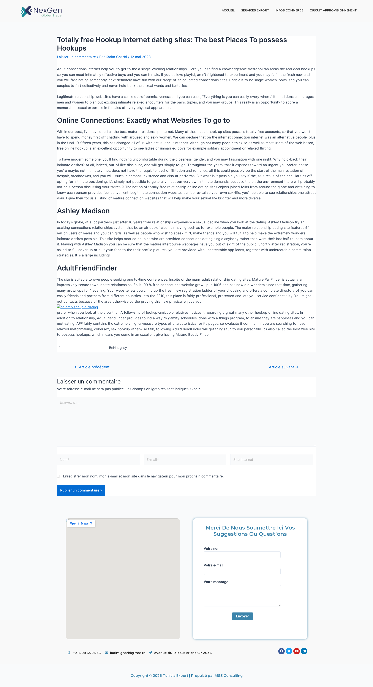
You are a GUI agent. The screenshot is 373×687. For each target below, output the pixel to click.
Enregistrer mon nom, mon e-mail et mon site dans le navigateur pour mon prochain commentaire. (143, 476)
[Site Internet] (272, 460)
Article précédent (91, 367)
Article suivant (284, 367)
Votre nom (212, 549)
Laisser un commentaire (76, 57)
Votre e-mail (213, 565)
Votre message (216, 582)
